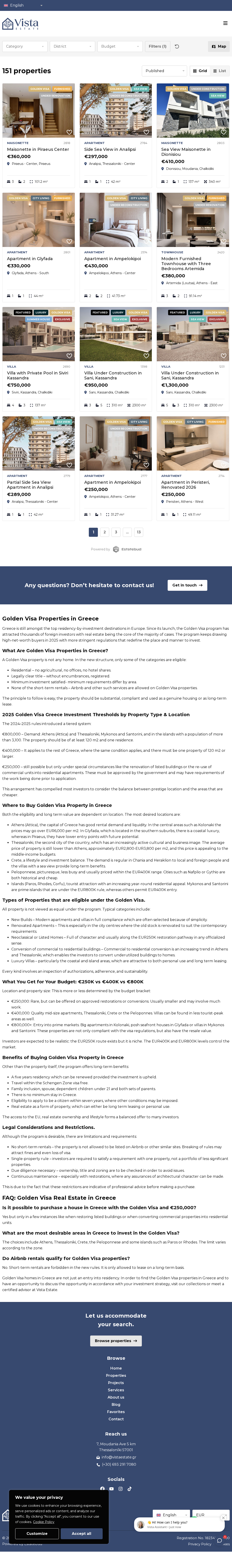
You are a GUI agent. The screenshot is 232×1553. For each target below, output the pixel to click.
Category (14, 46)
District (60, 46)
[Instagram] (120, 1489)
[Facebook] (102, 1489)
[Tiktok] (129, 1489)
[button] (22, 5)
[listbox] (164, 71)
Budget (108, 46)
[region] (59, 1517)
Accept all (81, 1533)
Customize (37, 1533)
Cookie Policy (43, 1522)
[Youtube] (111, 1489)
